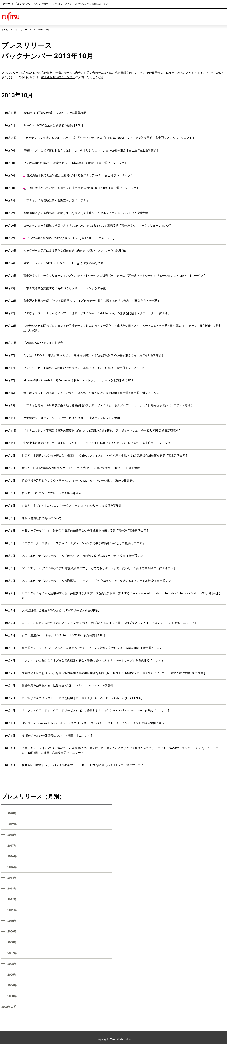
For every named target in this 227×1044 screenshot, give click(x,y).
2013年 (59, 888)
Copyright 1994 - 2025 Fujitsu (114, 1039)
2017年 (59, 845)
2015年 (59, 867)
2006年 (59, 963)
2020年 (59, 813)
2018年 (59, 834)
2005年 (59, 974)
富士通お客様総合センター (58, 77)
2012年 (59, 899)
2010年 (59, 920)
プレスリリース (21, 29)
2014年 (59, 877)
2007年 (59, 953)
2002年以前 (8, 1007)
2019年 (59, 824)
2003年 (59, 996)
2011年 (59, 910)
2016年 (59, 856)
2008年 (59, 942)
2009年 (59, 931)
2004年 (59, 985)
